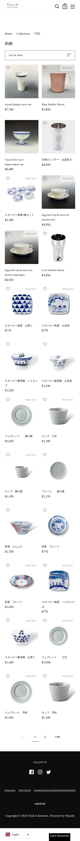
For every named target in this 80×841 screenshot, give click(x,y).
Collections (23, 33)
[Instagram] (40, 774)
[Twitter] (48, 774)
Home (8, 33)
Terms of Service (25, 790)
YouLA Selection (38, 815)
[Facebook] (31, 774)
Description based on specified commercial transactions (55, 790)
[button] (17, 834)
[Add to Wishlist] (8, 68)
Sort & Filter (16, 55)
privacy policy (10, 790)
